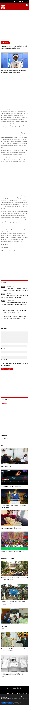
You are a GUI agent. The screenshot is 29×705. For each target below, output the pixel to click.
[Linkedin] (25, 1)
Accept (4, 702)
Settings (16, 702)
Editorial (9, 293)
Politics (13, 693)
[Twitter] (14, 1)
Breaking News (11, 286)
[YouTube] (22, 1)
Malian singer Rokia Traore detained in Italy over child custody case (13, 311)
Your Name (3, 348)
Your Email (3, 354)
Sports (25, 693)
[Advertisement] (14, 25)
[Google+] (20, 1)
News (8, 693)
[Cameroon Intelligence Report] (3, 8)
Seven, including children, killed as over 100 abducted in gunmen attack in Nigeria (14, 317)
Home (3, 693)
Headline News (10, 300)
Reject (10, 702)
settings (13, 700)
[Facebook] (17, 1)
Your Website (4, 360)
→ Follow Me (4, 403)
